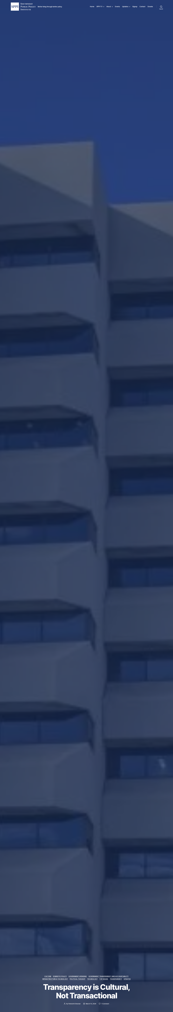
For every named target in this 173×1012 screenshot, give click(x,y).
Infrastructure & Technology (55, 979)
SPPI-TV (99, 6)
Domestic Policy (60, 976)
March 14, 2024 (91, 1004)
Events (117, 6)
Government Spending (78, 976)
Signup (134, 6)
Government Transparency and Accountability (109, 976)
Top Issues (103, 979)
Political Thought (77, 979)
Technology (92, 979)
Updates (125, 6)
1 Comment (105, 1004)
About (108, 6)
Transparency (116, 979)
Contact (142, 6)
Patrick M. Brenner (74, 1004)
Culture (47, 976)
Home (92, 6)
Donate (150, 6)
